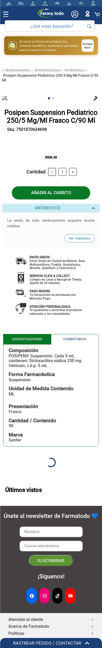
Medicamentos (17, 70)
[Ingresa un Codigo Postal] (87, 14)
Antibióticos (74, 70)
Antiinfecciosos (47, 70)
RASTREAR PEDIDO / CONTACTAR (49, 643)
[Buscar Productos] (89, 26)
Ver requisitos (79, 238)
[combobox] (50, 26)
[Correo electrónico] (51, 546)
